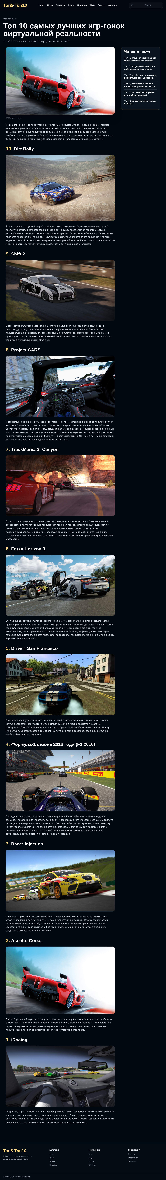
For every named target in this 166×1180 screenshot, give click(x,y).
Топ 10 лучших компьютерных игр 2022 (140, 102)
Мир (92, 5)
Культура (112, 5)
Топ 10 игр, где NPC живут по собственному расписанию (139, 67)
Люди (71, 5)
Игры (50, 5)
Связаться (132, 1161)
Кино (41, 5)
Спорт (101, 5)
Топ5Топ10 (15, 5)
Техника (60, 5)
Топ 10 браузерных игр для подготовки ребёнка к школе (139, 85)
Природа (82, 5)
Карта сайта (133, 1158)
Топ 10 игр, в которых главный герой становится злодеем (140, 59)
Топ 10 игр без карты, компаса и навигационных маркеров (140, 76)
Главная (6, 19)
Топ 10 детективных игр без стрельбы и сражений (139, 93)
